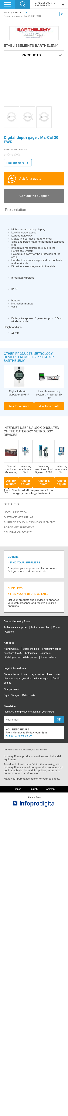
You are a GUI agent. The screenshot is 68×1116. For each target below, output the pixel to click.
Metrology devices (15, 149)
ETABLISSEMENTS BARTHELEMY (45, 4)
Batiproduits (28, 695)
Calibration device (18, 532)
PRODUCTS (31, 55)
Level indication (16, 512)
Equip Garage (11, 695)
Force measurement (19, 527)
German (50, 789)
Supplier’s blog (31, 648)
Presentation (15, 210)
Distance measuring (18, 517)
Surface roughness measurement (29, 522)
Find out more (15, 162)
